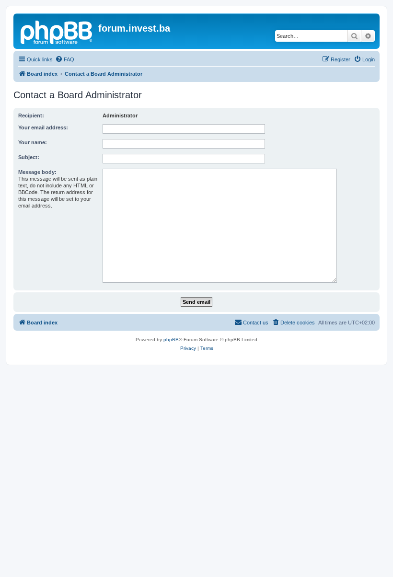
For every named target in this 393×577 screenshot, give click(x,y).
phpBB (171, 339)
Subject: (28, 157)
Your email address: (43, 127)
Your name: (32, 142)
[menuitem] (64, 59)
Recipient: (31, 115)
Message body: (37, 172)
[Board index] (57, 31)
